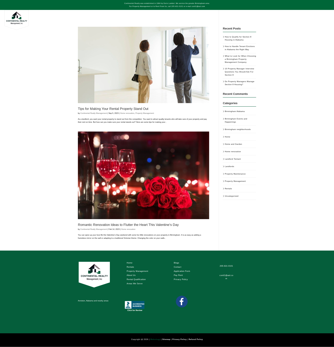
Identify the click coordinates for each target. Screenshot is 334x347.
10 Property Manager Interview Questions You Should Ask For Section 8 (239, 72)
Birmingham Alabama (235, 111)
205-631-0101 (177, 6)
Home (222, 18)
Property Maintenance (235, 174)
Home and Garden (233, 144)
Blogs (295, 18)
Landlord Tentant (233, 159)
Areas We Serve (282, 18)
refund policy (196, 339)
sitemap (166, 339)
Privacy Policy (181, 279)
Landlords (229, 166)
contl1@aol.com (198, 6)
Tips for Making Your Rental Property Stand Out (113, 109)
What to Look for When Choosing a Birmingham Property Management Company (240, 59)
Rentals (232, 18)
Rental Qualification (136, 279)
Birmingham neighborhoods (238, 129)
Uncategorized (231, 196)
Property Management (248, 18)
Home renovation (127, 113)
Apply (314, 18)
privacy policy (179, 339)
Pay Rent (213, 18)
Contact (323, 18)
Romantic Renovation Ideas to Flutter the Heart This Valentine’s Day (128, 225)
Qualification (266, 18)
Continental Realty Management (93, 113)
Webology (155, 339)
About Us (305, 18)
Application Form (182, 271)
